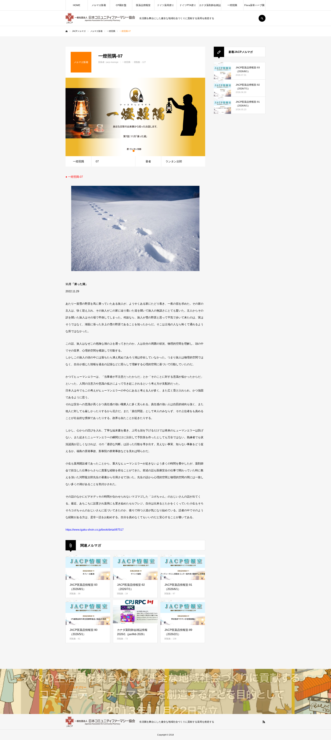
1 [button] (134, 151)
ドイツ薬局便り (165, 5)
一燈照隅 (232, 5)
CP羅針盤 (121, 5)
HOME (76, 5)
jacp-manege (112, 62)
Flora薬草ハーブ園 (254, 5)
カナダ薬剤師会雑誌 (210, 5)
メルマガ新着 (99, 5)
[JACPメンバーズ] (100, 18)
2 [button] (137, 151)
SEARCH (262, 18)
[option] (135, 117)
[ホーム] (67, 31)
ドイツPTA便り (187, 5)
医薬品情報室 (143, 5)
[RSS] (263, 721)
